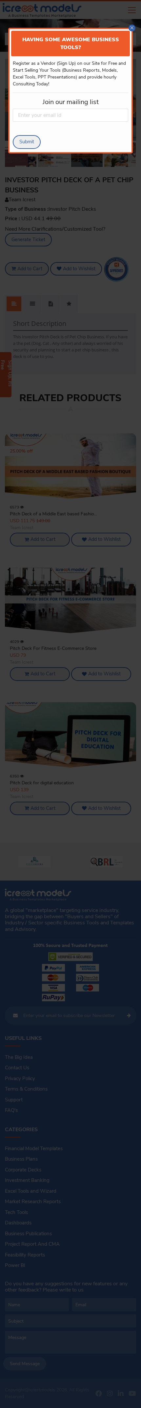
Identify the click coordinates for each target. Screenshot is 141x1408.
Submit (26, 141)
